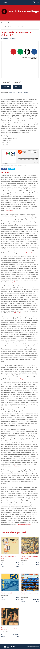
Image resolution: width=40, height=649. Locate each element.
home (2, 23)
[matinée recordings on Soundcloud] (11, 647)
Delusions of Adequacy (24, 524)
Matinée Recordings (5, 165)
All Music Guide (17, 313)
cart (37, 2)
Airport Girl (20, 532)
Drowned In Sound (31, 253)
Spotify (26, 92)
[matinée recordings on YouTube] (14, 647)
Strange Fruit (12, 282)
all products (10, 23)
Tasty (21, 379)
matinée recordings (34, 646)
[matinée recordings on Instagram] (8, 647)
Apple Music (12, 92)
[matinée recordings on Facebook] (5, 647)
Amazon (19, 92)
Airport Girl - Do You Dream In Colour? (19, 165)
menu (5, 2)
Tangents (16, 466)
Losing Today (9, 210)
